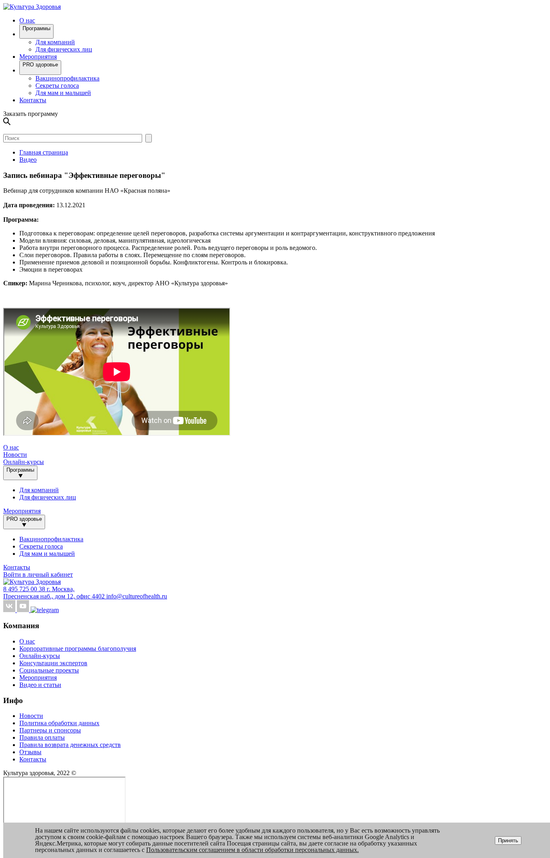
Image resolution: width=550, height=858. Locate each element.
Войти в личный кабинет (38, 574)
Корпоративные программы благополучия (77, 648)
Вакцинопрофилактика (67, 78)
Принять (508, 840)
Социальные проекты (49, 670)
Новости (15, 454)
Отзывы (30, 752)
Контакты (32, 100)
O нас (27, 20)
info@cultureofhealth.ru (136, 596)
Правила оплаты (42, 737)
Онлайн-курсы (23, 461)
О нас (27, 641)
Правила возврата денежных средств (70, 744)
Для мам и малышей (63, 92)
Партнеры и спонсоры (50, 730)
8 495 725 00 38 (25, 589)
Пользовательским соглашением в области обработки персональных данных (251, 849)
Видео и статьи (40, 684)
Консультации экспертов (53, 663)
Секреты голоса (57, 85)
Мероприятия (38, 56)
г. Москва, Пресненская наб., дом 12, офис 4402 (54, 593)
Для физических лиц (63, 49)
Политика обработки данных (59, 723)
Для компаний (55, 42)
